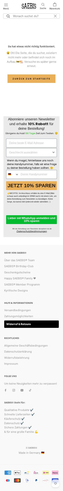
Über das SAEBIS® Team (19, 260)
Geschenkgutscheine (17, 272)
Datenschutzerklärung (18, 351)
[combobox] (30, 152)
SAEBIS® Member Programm (22, 284)
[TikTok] (30, 390)
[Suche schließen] (55, 16)
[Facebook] (5, 390)
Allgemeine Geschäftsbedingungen (26, 345)
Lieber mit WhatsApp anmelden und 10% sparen (31, 219)
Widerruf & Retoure (18, 324)
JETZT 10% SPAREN (31, 185)
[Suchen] (7, 16)
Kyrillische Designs (16, 290)
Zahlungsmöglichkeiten (18, 316)
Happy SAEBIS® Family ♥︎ (20, 278)
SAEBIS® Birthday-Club (18, 266)
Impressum (11, 363)
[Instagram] (13, 390)
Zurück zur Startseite (31, 78)
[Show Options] (53, 152)
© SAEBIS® (31, 447)
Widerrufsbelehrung (16, 357)
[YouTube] (22, 390)
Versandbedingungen (17, 310)
